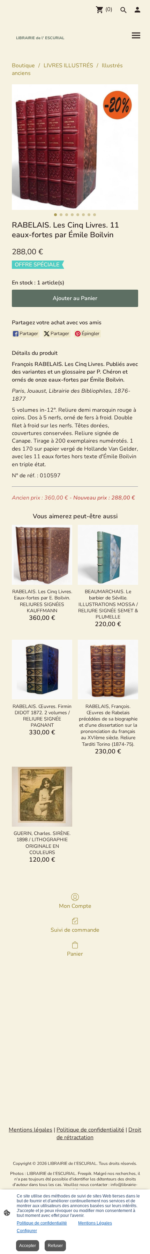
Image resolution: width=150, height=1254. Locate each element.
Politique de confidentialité (42, 1223)
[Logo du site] (40, 48)
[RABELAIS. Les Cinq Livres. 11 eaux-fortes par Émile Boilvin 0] (75, 147)
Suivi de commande (75, 929)
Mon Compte (75, 906)
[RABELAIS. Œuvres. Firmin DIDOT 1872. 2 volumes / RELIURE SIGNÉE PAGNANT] (42, 670)
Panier (75, 953)
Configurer (27, 1230)
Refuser (55, 1245)
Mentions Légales (95, 1223)
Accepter (27, 1245)
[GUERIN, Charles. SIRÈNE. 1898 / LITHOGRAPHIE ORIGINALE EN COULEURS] (42, 797)
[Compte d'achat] (137, 10)
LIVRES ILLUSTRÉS (68, 65)
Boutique (23, 65)
